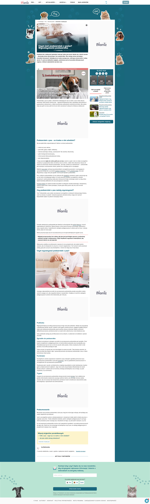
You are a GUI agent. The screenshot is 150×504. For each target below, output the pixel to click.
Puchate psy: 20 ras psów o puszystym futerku (106, 115)
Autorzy (42, 500)
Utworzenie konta (75, 489)
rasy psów (44, 169)
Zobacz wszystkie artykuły (101, 121)
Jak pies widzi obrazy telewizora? (50, 438)
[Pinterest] (106, 73)
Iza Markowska (59, 50)
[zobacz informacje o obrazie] (87, 25)
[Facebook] (97, 73)
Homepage (41, 21)
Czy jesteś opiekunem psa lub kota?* (75, 479)
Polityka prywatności (63, 500)
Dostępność (111, 500)
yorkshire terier (74, 171)
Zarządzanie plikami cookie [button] (95, 500)
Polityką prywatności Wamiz (90, 493)
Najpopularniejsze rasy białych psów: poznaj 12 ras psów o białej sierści (105, 100)
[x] (100, 73)
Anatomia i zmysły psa (61, 21)
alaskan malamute (60, 171)
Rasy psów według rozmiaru (105, 104)
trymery (73, 376)
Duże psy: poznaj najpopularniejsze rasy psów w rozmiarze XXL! (105, 108)
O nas (36, 500)
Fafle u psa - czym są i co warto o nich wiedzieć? (54, 436)
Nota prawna (78, 500)
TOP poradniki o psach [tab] (95, 90)
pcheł (74, 224)
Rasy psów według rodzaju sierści (105, 96)
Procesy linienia (41, 183)
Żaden (82, 482)
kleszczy (78, 224)
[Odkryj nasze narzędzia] (147, 501)
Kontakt (50, 500)
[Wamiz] (25, 2)
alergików (66, 175)
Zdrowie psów (51, 21)
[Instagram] (103, 73)
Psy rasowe (101, 112)
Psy (45, 21)
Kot (77, 482)
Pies (70, 482)
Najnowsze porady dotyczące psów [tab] (107, 90)
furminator (61, 360)
